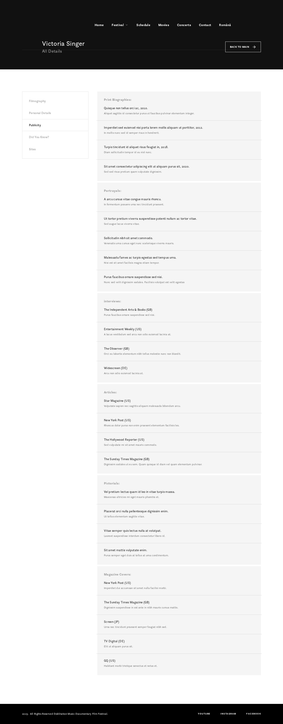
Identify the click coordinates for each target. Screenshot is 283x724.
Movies (163, 25)
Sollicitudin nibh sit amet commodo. (128, 238)
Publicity (35, 125)
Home (99, 25)
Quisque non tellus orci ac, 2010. (126, 108)
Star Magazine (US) (117, 401)
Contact (205, 25)
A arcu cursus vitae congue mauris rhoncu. (132, 199)
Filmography (37, 101)
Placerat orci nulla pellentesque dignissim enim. (136, 511)
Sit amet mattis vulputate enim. (125, 550)
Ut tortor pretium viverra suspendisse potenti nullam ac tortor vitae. (150, 219)
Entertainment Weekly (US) (123, 329)
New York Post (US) (117, 420)
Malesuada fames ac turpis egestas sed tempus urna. (140, 257)
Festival (118, 25)
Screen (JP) (111, 622)
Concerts (184, 25)
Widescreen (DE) (115, 368)
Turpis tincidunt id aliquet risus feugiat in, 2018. (136, 147)
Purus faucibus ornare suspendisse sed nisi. (133, 277)
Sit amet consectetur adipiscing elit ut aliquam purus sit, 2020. (146, 166)
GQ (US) (109, 661)
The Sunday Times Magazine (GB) (127, 459)
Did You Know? (39, 137)
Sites (32, 149)
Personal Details (40, 113)
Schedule (143, 25)
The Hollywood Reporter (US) (124, 440)
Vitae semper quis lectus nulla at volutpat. (132, 531)
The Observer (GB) (116, 349)
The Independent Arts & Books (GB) (128, 310)
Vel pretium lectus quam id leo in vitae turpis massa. (139, 492)
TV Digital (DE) (114, 641)
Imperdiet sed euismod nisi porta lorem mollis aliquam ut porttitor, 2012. (153, 128)
